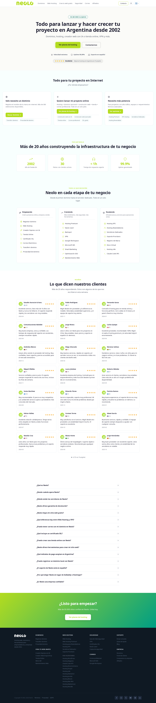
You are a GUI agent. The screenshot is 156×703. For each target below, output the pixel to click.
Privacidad (45, 698)
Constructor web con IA (65, 117)
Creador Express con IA (31, 230)
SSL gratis (85, 120)
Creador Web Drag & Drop (44, 656)
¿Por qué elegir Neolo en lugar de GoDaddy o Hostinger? (78, 575)
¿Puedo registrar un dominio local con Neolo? (78, 561)
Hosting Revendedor (115, 120)
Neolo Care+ (69, 228)
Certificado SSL (28, 239)
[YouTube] (130, 698)
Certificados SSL (95, 644)
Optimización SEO (71, 254)
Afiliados (95, 3)
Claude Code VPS (113, 254)
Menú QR (38, 661)
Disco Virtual (111, 245)
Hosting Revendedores (115, 228)
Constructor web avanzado (82, 117)
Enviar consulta (121, 639)
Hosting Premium (114, 117)
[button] (137, 3)
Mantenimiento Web (72, 258)
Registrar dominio (29, 222)
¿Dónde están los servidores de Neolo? (78, 499)
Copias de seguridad (96, 649)
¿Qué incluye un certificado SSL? (78, 533)
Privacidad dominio (42, 644)
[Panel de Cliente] (131, 3)
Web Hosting (52, 3)
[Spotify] (135, 698)
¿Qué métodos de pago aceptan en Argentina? (78, 554)
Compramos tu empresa (124, 658)
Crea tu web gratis (65, 3)
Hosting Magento (68, 661)
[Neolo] (24, 3)
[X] (126, 698)
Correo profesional (74, 120)
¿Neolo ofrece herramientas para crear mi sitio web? (78, 547)
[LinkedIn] (140, 698)
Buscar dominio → (14, 115)
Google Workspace (72, 241)
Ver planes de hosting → (68, 111)
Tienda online (62, 120)
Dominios (41, 3)
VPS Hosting (125, 117)
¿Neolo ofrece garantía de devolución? (78, 506)
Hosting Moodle (68, 687)
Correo (87, 3)
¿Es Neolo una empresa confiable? (78, 582)
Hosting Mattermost (69, 684)
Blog (118, 644)
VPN (66, 236)
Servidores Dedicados (138, 117)
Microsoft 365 (70, 245)
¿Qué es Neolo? (78, 485)
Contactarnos (91, 45)
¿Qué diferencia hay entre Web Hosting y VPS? (78, 520)
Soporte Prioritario (113, 236)
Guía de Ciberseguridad (97, 639)
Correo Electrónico (30, 243)
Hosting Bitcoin (67, 679)
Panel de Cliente (122, 656)
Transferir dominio (12, 120)
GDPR (52, 698)
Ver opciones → (115, 111)
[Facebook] (116, 698)
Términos (37, 698)
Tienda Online (28, 234)
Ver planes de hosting (68, 45)
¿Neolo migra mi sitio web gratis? (78, 513)
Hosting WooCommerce (70, 666)
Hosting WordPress (69, 658)
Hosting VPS (111, 223)
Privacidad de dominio (26, 120)
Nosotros (120, 653)
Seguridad (78, 3)
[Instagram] (121, 698)
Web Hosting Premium (70, 641)
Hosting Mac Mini (68, 681)
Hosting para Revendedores (71, 644)
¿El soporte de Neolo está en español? (78, 568)
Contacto (123, 3)
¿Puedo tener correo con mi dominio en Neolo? (78, 527)
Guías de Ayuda (121, 641)
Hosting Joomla (67, 676)
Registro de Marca (113, 241)
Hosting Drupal (67, 669)
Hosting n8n (111, 249)
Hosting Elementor (68, 674)
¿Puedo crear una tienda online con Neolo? (78, 540)
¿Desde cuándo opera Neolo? (78, 492)
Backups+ (68, 232)
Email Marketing (71, 249)
